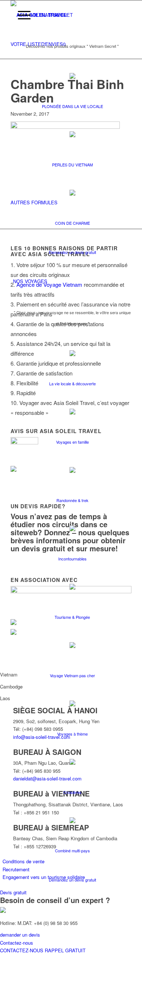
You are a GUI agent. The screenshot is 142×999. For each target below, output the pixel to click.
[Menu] (21, 15)
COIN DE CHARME (72, 223)
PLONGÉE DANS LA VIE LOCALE (72, 106)
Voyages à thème (72, 734)
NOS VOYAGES (30, 281)
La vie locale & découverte (72, 383)
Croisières (72, 792)
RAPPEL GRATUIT (65, 950)
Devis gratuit (13, 892)
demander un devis (20, 934)
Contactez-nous (16, 942)
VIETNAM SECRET (52, 14)
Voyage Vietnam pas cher (72, 675)
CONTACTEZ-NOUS (22, 950)
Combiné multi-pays (72, 850)
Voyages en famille (72, 442)
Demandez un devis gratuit (72, 252)
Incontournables (72, 559)
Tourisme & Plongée (72, 617)
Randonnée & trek (72, 500)
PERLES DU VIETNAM (72, 164)
